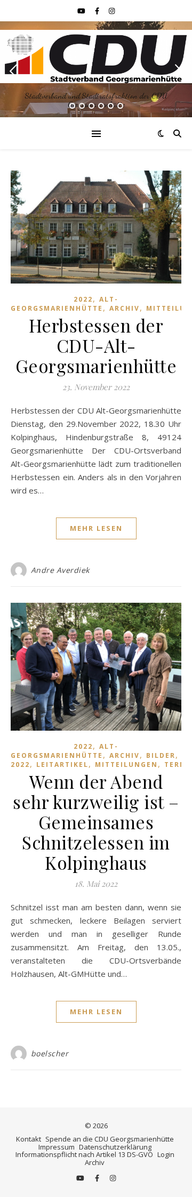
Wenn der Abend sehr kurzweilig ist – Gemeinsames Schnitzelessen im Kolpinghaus (96, 822)
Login (165, 1154)
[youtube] (82, 10)
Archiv (124, 308)
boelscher (50, 1053)
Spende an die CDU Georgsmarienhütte (109, 1139)
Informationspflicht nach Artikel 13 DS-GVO (84, 1154)
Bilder (160, 755)
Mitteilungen (126, 764)
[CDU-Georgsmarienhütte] (96, 56)
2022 (83, 299)
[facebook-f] (98, 10)
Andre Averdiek (60, 570)
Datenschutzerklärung (115, 1147)
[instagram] (112, 10)
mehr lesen (96, 528)
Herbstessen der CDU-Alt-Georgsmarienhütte (96, 345)
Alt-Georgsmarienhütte (64, 304)
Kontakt (28, 1139)
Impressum (56, 1147)
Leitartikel (62, 764)
